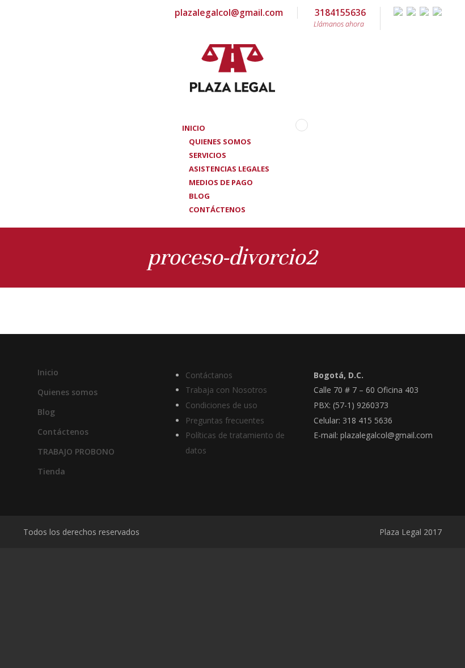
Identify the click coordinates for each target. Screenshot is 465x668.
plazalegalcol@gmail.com (229, 12)
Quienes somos (67, 392)
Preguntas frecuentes (224, 420)
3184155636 (340, 17)
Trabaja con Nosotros (226, 389)
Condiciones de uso (221, 405)
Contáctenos (217, 209)
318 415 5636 (367, 420)
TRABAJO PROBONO (76, 451)
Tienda (51, 471)
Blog (46, 411)
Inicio (47, 372)
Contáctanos (208, 375)
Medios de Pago (221, 182)
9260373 (372, 405)
